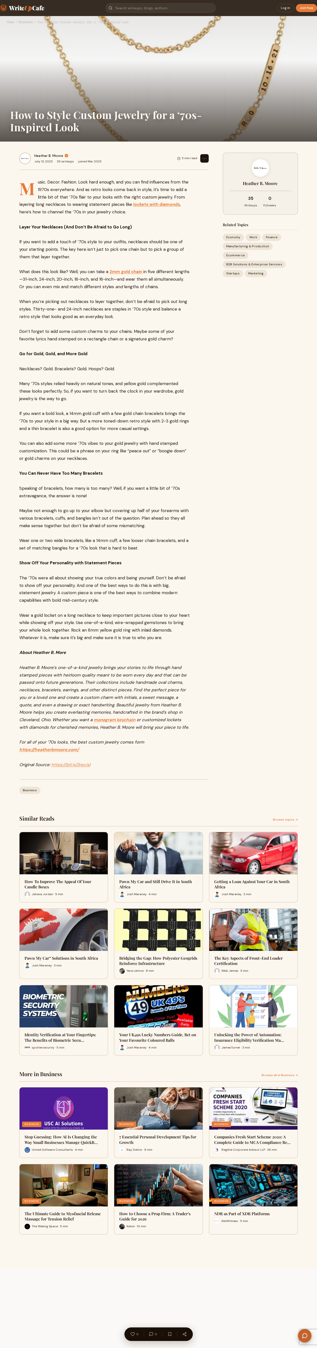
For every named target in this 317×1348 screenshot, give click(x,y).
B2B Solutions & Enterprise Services (254, 265)
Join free (306, 8)
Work (253, 237)
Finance (272, 237)
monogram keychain (114, 719)
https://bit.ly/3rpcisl (70, 764)
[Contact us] (304, 1335)
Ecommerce (235, 255)
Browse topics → (285, 820)
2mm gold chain (126, 271)
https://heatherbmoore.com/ (49, 749)
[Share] (184, 1334)
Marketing (256, 274)
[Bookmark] (169, 1334)
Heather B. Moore (48, 155)
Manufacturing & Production (247, 246)
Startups (233, 274)
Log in (285, 8)
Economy (233, 237)
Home (10, 22)
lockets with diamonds (156, 204)
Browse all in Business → (280, 1075)
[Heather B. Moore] (25, 158)
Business (26, 22)
